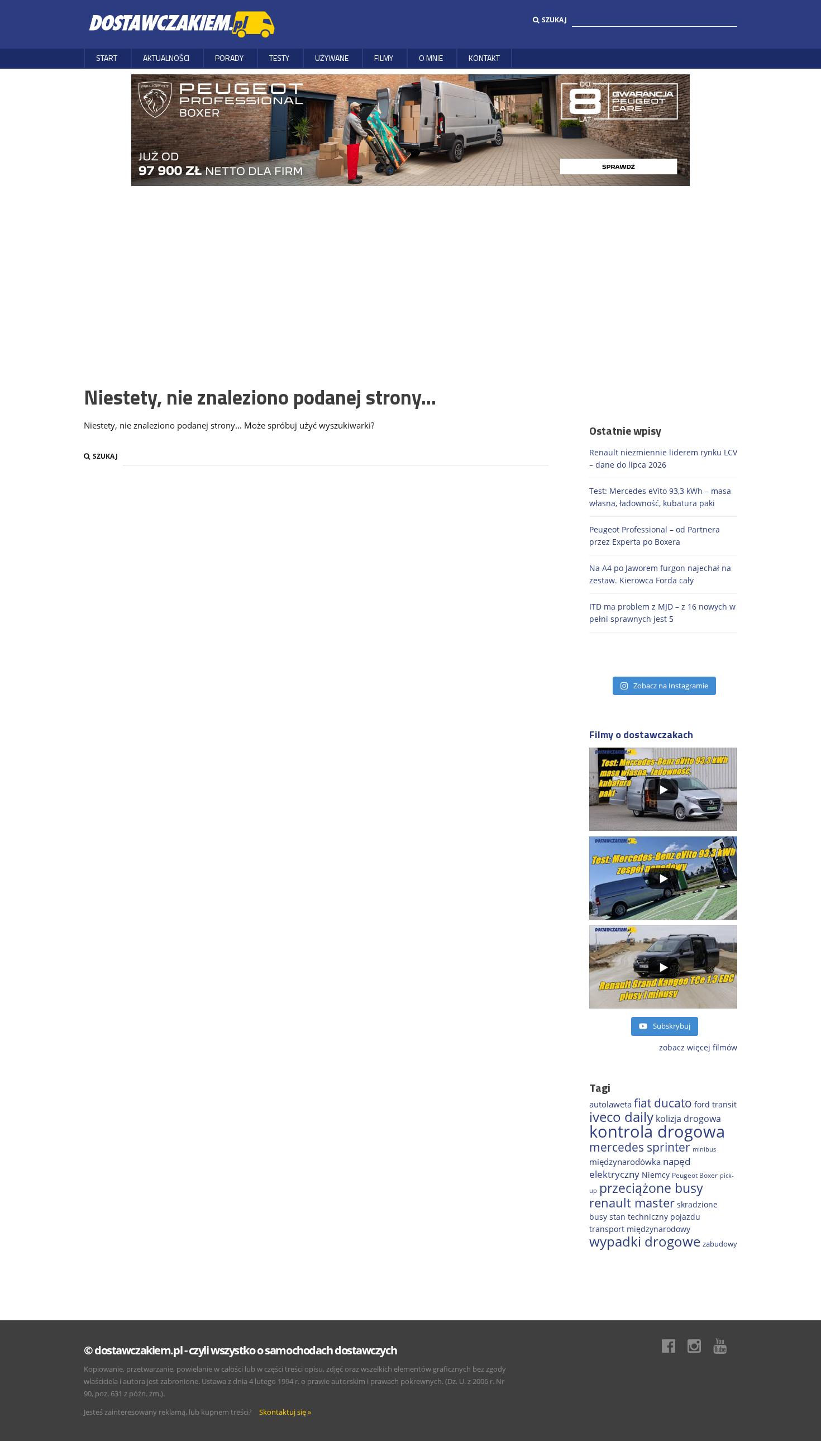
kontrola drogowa (657, 1131)
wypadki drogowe (644, 1241)
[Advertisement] (410, 270)
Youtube (725, 1346)
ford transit (715, 1104)
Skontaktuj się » (285, 1412)
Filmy (383, 58)
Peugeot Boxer (695, 1175)
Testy (279, 58)
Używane (332, 58)
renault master (632, 1202)
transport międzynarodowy (639, 1229)
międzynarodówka (625, 1161)
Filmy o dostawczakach (641, 734)
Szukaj (554, 20)
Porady (229, 58)
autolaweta (610, 1104)
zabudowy (720, 1244)
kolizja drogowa (688, 1118)
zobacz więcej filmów (698, 1047)
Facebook (674, 1346)
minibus (704, 1149)
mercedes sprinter (639, 1147)
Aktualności (166, 58)
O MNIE (431, 58)
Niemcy (656, 1174)
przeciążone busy (651, 1188)
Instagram (700, 1346)
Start (106, 58)
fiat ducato (663, 1103)
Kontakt (484, 58)
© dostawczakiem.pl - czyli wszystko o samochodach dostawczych (240, 1350)
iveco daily (621, 1116)
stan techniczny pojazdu (654, 1216)
